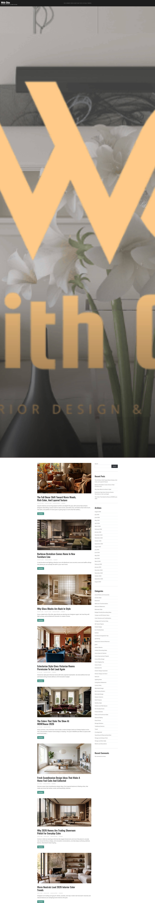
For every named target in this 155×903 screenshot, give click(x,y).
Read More (40, 514)
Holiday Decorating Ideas (101, 650)
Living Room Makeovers (100, 682)
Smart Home (98, 720)
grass (96, 644)
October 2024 (98, 576)
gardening (97, 638)
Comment (63, 503)
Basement (97, 600)
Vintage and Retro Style (100, 741)
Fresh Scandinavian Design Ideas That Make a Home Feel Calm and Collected (58, 779)
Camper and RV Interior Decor (102, 615)
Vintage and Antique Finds (101, 738)
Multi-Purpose (98, 700)
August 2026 (98, 511)
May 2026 (97, 520)
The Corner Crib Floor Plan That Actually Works (77, 3)
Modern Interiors (99, 697)
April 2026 (97, 523)
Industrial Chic (98, 668)
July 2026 (97, 514)
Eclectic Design (98, 627)
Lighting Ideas (98, 679)
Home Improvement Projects (102, 656)
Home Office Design (99, 659)
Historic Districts (98, 647)
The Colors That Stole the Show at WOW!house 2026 (53, 722)
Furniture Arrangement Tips (101, 635)
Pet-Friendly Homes (99, 708)
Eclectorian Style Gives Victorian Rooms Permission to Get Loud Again (56, 667)
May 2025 (97, 555)
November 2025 (99, 538)
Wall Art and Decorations (101, 743)
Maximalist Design (99, 688)
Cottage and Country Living (101, 621)
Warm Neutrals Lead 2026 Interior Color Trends (56, 888)
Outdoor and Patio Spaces (101, 706)
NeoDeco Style (98, 703)
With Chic (5, 2)
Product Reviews (99, 711)
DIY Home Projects (99, 624)
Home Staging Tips (99, 662)
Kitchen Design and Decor (101, 673)
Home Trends (98, 665)
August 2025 (98, 546)
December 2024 (99, 570)
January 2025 (98, 567)
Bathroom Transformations (101, 603)
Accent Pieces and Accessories (102, 594)
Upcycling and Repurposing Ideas (103, 735)
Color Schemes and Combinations (103, 618)
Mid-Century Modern (100, 691)
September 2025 (99, 543)
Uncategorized (98, 732)
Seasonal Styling (99, 717)
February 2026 (98, 529)
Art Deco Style (98, 597)
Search (96, 463)
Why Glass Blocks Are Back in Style (54, 608)
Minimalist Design (99, 694)
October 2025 (98, 541)
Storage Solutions (99, 723)
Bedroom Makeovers (100, 606)
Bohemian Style (98, 609)
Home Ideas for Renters (100, 653)
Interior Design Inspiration (101, 670)
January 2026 (98, 532)
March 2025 (98, 561)
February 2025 (98, 564)
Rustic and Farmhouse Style (101, 714)
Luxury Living (98, 685)
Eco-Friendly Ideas (99, 630)
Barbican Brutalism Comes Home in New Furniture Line (56, 555)
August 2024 (98, 581)
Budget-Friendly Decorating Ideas (103, 612)
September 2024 (99, 579)
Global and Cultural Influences (102, 641)
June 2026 (97, 517)
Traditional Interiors (99, 726)
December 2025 (99, 535)
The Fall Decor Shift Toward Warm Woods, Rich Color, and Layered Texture (56, 498)
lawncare (97, 676)
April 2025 (97, 558)
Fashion (97, 632)
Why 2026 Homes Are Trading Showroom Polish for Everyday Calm (56, 832)
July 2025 (97, 549)
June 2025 (97, 552)
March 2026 (98, 526)
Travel (96, 729)
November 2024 (99, 573)
